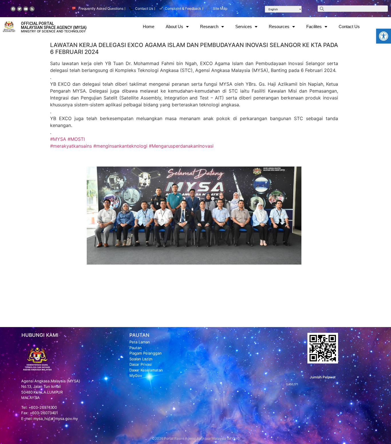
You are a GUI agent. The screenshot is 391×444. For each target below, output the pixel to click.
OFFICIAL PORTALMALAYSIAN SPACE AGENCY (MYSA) (54, 25)
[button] (383, 36)
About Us (174, 26)
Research (209, 26)
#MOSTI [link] (76, 139)
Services (243, 26)
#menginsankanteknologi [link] (120, 146)
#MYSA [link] (58, 139)
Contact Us (349, 26)
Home (148, 26)
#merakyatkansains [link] (71, 146)
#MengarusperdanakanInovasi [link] (181, 146)
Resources (279, 26)
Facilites (314, 26)
